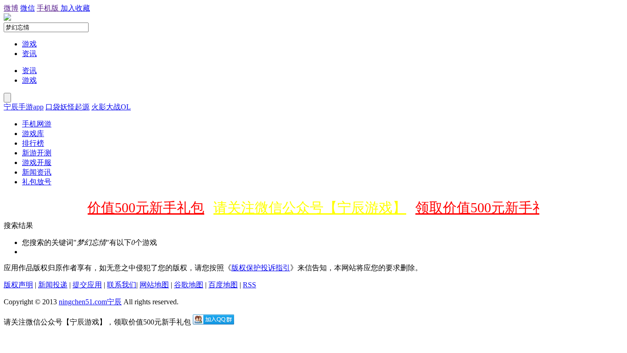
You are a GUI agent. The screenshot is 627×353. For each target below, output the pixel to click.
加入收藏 (75, 8)
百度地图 (223, 285)
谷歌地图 (188, 285)
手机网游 (36, 124)
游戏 (29, 44)
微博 (11, 8)
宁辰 (114, 302)
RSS (249, 285)
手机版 (49, 8)
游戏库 (33, 133)
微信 (27, 8)
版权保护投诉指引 (260, 268)
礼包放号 (36, 182)
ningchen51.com (83, 302)
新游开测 (36, 153)
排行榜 (33, 143)
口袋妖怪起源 (67, 107)
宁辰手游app (24, 107)
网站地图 (154, 285)
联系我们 (121, 285)
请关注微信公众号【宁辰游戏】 (306, 207)
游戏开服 (36, 162)
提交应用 (87, 285)
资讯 (29, 53)
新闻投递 (52, 285)
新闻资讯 (36, 172)
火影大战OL (111, 107)
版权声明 (18, 285)
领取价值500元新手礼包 (128, 207)
